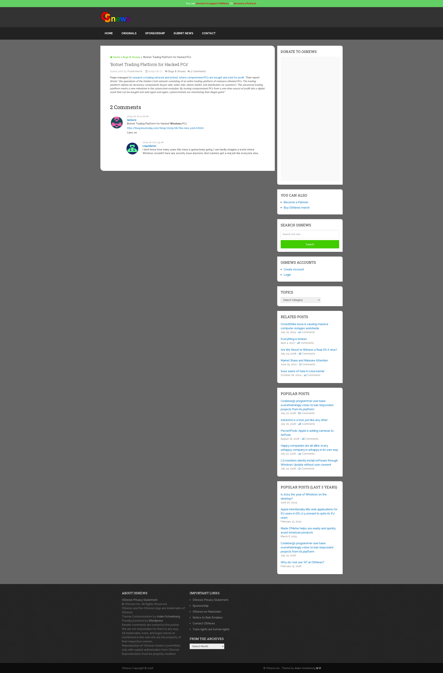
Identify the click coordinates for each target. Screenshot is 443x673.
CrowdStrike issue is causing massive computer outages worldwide (304, 326)
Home (109, 33)
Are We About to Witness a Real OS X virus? (309, 349)
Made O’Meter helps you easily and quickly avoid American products (308, 530)
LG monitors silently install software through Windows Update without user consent (309, 462)
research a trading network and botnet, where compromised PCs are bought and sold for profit (188, 77)
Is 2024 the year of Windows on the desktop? (304, 496)
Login (287, 274)
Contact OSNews (204, 623)
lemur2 (131, 120)
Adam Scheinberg (168, 616)
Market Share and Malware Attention (304, 360)
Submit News (183, 33)
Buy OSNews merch (297, 207)
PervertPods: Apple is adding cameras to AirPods (307, 433)
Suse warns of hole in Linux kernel (302, 371)
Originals (129, 33)
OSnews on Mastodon (207, 611)
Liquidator (149, 145)
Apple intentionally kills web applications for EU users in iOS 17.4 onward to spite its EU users (309, 513)
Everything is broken (294, 339)
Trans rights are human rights (211, 629)
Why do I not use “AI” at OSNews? (302, 562)
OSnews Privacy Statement (139, 600)
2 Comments (198, 71)
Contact (209, 33)
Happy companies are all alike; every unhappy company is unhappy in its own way (309, 447)
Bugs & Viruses (131, 57)
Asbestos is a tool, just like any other (304, 420)
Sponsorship (155, 33)
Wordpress (156, 620)
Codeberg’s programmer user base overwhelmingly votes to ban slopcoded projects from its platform (307, 405)
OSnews (127, 668)
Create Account (294, 269)
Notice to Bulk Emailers (208, 617)
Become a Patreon (296, 202)
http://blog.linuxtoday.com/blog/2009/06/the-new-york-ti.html (165, 128)
